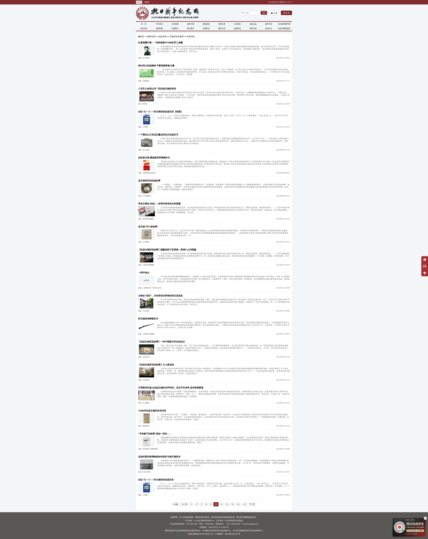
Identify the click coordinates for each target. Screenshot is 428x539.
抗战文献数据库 (284, 28)
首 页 (143, 24)
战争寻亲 (268, 24)
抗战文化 (268, 28)
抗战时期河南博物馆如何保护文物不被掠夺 (159, 456)
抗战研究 (237, 28)
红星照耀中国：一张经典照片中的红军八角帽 (160, 42)
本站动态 (143, 28)
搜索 (263, 13)
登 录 (287, 13)
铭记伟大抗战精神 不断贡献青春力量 (156, 65)
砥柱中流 (221, 28)
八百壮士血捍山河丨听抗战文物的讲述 (157, 88)
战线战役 (206, 24)
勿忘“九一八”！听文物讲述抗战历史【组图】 (160, 111)
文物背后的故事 (177, 36)
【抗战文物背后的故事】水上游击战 (156, 364)
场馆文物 (253, 28)
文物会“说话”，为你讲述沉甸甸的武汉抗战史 (160, 295)
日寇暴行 (175, 28)
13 (233, 504)
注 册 (275, 13)
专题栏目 (206, 28)
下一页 (252, 504)
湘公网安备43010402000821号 (201, 534)
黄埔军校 (159, 28)
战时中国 (190, 24)
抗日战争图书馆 (284, 24)
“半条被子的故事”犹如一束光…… (155, 433)
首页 (142, 37)
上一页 (184, 504)
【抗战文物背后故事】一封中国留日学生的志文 (161, 341)
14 (238, 504)
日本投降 (175, 24)
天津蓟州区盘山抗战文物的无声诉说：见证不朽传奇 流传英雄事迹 (170, 387)
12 (227, 504)
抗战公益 (253, 24)
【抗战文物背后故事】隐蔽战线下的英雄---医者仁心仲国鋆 (167, 249)
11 (221, 504)
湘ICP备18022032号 (232, 534)
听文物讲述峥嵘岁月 (148, 318)
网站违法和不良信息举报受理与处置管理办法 (183, 531)
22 (245, 504)
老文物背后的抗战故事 (149, 180)
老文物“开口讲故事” (148, 226)
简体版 (139, 2)
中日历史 (159, 24)
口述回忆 (237, 24)
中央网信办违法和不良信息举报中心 (216, 531)
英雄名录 (221, 24)
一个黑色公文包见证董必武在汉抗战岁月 (158, 134)
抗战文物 (162, 36)
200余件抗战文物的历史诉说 (152, 410)
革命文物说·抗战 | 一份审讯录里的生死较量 (159, 203)
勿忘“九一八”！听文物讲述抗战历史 (156, 479)
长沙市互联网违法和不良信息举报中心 (248, 531)
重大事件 (190, 28)
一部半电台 (143, 272)
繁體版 (146, 2)
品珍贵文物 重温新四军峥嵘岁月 (154, 157)
